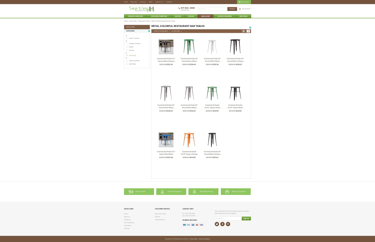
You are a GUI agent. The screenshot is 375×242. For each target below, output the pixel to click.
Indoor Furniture (135, 16)
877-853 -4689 (188, 8)
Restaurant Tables (144, 21)
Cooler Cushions (224, 16)
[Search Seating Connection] (232, 9)
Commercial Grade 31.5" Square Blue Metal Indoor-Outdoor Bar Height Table (166, 153)
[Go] (246, 218)
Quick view (166, 69)
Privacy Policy (193, 239)
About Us (127, 217)
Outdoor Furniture (159, 16)
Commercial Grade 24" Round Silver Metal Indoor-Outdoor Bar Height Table (189, 106)
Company (169, 2)
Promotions (127, 225)
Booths (178, 16)
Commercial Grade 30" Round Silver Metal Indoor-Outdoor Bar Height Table (166, 106)
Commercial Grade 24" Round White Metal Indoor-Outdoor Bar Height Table (212, 60)
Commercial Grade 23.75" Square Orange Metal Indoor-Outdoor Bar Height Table (189, 153)
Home (126, 2)
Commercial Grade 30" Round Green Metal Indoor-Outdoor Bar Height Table (189, 60)
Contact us (159, 2)
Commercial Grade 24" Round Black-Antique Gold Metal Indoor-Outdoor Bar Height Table (212, 153)
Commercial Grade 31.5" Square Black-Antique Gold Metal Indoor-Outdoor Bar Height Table (166, 60)
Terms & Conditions (204, 239)
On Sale (191, 16)
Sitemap (126, 228)
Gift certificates (129, 222)
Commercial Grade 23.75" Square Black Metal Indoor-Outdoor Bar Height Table (235, 106)
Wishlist (157, 217)
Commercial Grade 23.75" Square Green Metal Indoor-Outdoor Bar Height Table (212, 106)
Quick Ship (205, 16)
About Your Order (160, 214)
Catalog (143, 2)
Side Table (243, 16)
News (150, 2)
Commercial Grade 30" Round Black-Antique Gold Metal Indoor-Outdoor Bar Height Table (235, 60)
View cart (134, 2)
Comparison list (160, 219)
